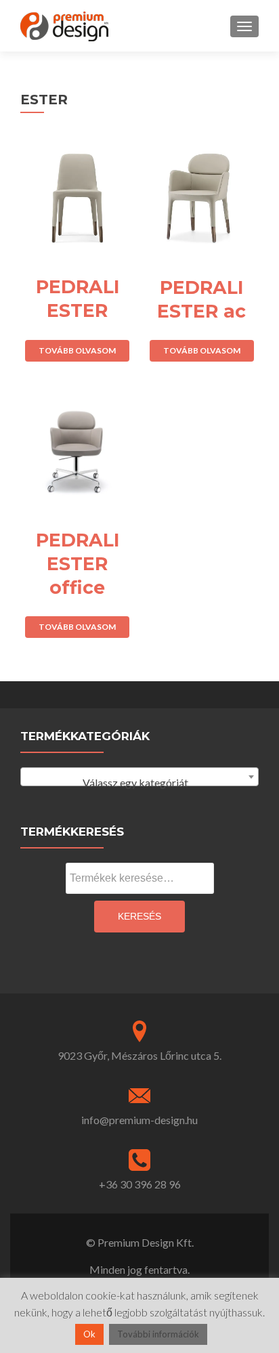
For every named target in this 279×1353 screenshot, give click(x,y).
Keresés (139, 916)
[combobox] (139, 776)
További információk (158, 1334)
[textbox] (139, 783)
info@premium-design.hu (139, 1119)
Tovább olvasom (77, 350)
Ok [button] (89, 1334)
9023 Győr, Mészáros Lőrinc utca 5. (139, 1055)
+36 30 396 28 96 (140, 1184)
